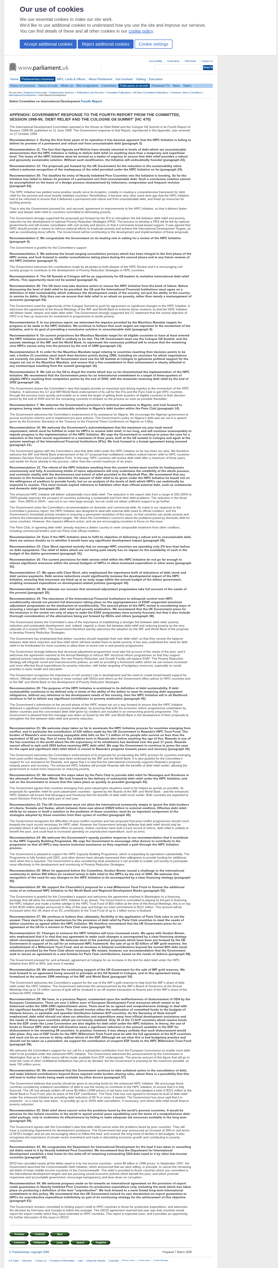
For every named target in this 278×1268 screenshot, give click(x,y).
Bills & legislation (87, 85)
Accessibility (155, 61)
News (176, 85)
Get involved (124, 79)
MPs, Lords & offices (71, 79)
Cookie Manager (161, 1260)
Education (156, 79)
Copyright (114, 1260)
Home (14, 79)
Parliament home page (35, 92)
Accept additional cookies (48, 44)
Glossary (27, 1260)
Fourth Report (91, 101)
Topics (187, 85)
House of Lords (48, 85)
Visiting (141, 79)
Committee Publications (118, 92)
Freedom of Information (62, 1260)
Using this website (95, 1260)
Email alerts (173, 61)
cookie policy (141, 31)
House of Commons (22, 85)
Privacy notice (128, 1260)
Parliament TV (161, 85)
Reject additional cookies (105, 44)
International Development (22, 95)
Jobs (80, 1260)
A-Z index (14, 1260)
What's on (67, 85)
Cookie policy (144, 1260)
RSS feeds (190, 61)
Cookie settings (153, 44)
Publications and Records (90, 92)
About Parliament (100, 79)
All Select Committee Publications (150, 92)
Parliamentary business (38, 79)
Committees (109, 85)
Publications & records (134, 85)
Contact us (207, 61)
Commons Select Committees (186, 92)
